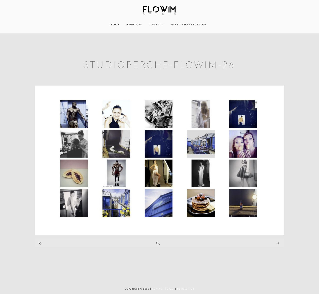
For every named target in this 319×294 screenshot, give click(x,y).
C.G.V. (170, 289)
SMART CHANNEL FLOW (188, 24)
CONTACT (156, 24)
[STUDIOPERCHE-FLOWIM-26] (159, 234)
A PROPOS (134, 24)
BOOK (115, 24)
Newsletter (185, 289)
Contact (158, 289)
